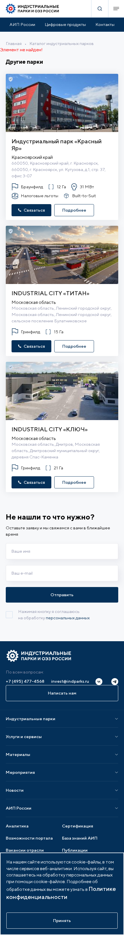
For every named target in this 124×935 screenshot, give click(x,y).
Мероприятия (20, 772)
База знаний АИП (79, 838)
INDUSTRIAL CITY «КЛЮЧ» (50, 429)
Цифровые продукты (65, 24)
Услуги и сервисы (24, 736)
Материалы (18, 754)
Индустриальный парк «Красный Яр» (57, 144)
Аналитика (17, 825)
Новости (15, 790)
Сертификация (77, 825)
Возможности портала (29, 838)
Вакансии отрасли (25, 850)
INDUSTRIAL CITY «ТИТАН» (50, 293)
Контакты (104, 24)
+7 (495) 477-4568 (25, 681)
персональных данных (68, 617)
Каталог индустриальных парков (61, 43)
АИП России (22, 24)
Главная (14, 43)
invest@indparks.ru (70, 681)
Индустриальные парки (30, 718)
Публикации (75, 850)
